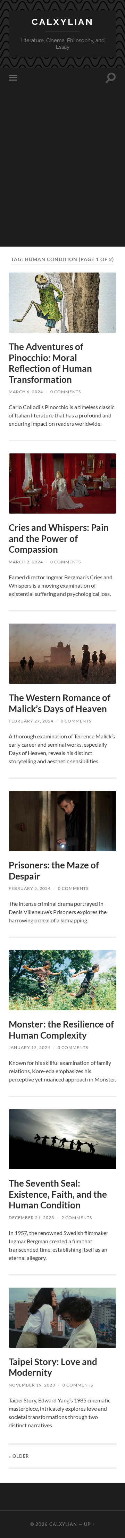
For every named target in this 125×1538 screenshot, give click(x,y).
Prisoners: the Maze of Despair (54, 870)
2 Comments (76, 1217)
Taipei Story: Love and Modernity (53, 1367)
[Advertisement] (62, 184)
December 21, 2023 (31, 1217)
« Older (19, 1456)
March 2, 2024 (26, 561)
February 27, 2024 (31, 721)
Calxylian (63, 21)
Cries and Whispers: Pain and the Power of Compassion (59, 538)
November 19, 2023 (32, 1385)
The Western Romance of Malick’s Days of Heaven (59, 703)
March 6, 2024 (26, 391)
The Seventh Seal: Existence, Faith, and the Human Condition (58, 1194)
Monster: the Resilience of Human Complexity (61, 1030)
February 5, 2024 (30, 888)
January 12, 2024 (29, 1047)
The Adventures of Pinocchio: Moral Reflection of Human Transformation (50, 363)
